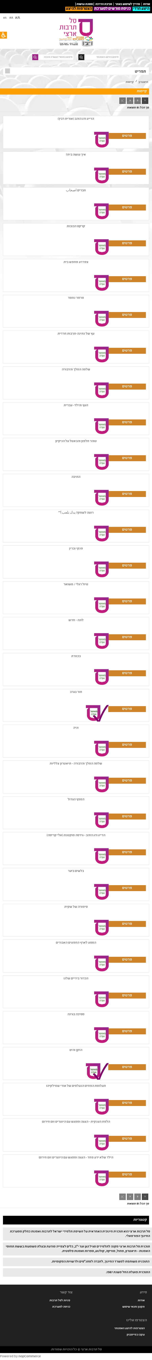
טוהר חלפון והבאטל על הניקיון (76, 441)
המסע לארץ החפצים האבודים (76, 943)
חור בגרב (76, 692)
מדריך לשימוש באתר (127, 4)
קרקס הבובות (76, 226)
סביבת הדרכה (103, 4)
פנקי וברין (76, 549)
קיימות (130, 82)
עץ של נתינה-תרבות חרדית (76, 334)
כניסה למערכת (61, 1307)
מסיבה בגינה (76, 1014)
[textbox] (102, 57)
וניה (76, 728)
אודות (141, 1300)
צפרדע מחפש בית (76, 262)
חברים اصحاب (76, 191)
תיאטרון (143, 82)
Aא (5, 18)
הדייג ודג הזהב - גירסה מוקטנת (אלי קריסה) (76, 835)
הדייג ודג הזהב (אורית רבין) (76, 119)
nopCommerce (29, 1356)
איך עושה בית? (76, 155)
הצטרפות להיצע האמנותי (129, 1328)
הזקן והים (75, 1050)
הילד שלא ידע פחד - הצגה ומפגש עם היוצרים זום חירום (76, 1158)
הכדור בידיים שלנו (76, 979)
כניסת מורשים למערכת (112, 9)
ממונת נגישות (85, 4)
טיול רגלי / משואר (76, 584)
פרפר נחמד (76, 298)
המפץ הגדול (76, 799)
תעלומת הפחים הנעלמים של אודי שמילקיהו (76, 1086)
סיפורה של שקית (76, 907)
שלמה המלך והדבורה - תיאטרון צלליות (76, 764)
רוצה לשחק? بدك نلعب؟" (76, 513)
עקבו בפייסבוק (136, 1334)
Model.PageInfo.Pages (122, 101)
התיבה (75, 477)
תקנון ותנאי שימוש (133, 1307)
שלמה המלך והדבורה (76, 370)
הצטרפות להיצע (78, 9)
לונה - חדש (76, 620)
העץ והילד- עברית (76, 405)
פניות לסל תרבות (59, 1300)
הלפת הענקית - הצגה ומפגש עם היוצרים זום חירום (76, 1122)
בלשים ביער (76, 871)
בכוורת (76, 656)
